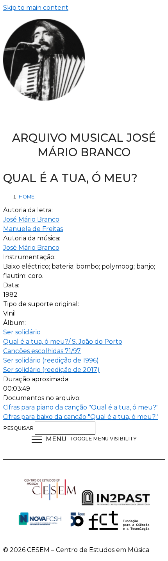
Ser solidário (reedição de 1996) (51, 360)
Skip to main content (35, 7)
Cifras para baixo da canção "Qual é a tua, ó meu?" (80, 416)
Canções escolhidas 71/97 (42, 351)
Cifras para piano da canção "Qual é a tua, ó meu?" (81, 407)
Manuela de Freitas (33, 229)
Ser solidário (22, 332)
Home (26, 197)
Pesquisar (19, 428)
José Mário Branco (31, 219)
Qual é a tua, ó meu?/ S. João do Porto (62, 341)
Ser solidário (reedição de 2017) (51, 369)
